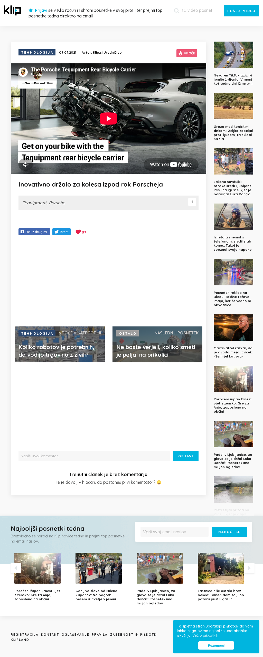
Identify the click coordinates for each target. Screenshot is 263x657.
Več (242, 540)
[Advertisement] (108, 281)
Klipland (20, 640)
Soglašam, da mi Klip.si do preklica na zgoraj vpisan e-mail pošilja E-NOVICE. (194, 540)
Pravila (100, 634)
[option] (41, 577)
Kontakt (50, 634)
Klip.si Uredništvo (107, 52)
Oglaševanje (75, 634)
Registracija (25, 634)
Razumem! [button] (216, 645)
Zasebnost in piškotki (134, 634)
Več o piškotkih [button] (205, 635)
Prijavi (41, 10)
